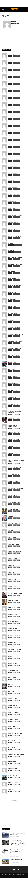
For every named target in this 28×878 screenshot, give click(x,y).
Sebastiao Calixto (13, 712)
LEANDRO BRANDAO (14, 502)
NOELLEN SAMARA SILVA (15, 593)
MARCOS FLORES (12, 565)
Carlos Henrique (12, 173)
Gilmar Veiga (11, 369)
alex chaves (11, 82)
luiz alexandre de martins (15, 523)
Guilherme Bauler (13, 383)
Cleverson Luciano (13, 229)
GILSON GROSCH (12, 376)
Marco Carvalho (12, 558)
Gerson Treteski (12, 362)
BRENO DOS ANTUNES (14, 131)
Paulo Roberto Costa (14, 607)
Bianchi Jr (10, 124)
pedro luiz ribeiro (13, 628)
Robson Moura (12, 677)
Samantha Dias (12, 705)
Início (3, 13)
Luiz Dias (10, 530)
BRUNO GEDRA (12, 152)
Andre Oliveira (12, 103)
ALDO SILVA (11, 75)
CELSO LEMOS (12, 201)
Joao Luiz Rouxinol (13, 432)
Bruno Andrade (12, 145)
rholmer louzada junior (14, 649)
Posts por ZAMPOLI (13, 13)
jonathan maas (12, 446)
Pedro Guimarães (13, 614)
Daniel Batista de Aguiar (15, 257)
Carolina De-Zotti (13, 187)
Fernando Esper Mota (14, 327)
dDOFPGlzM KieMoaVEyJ (15, 264)
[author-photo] (7, 24)
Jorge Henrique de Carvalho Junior (16, 460)
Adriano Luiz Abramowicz (15, 61)
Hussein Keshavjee (13, 418)
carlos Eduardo (12, 166)
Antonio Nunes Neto (14, 117)
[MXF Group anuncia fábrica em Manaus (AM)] (5, 835)
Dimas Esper (11, 271)
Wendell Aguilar (12, 768)
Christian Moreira (13, 222)
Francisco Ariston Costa (15, 341)
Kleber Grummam (13, 481)
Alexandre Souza (13, 89)
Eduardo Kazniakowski (14, 285)
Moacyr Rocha (12, 586)
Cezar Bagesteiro (13, 208)
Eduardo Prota (12, 292)
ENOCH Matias (12, 306)
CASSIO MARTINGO (13, 194)
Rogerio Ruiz (11, 691)
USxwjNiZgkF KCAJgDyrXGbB (16, 754)
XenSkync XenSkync (13, 782)
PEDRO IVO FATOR (13, 621)
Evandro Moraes (12, 313)
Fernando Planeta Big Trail (15, 334)
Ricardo (10, 656)
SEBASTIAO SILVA (13, 719)
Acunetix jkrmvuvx (13, 54)
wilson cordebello (13, 775)
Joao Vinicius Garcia (13, 439)
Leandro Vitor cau (13, 509)
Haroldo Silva (12, 397)
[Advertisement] (14, 811)
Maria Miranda (12, 579)
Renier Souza (12, 642)
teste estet (11, 740)
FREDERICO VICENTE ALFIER (15, 348)
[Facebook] (9, 869)
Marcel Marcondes (13, 544)
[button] (2, 9)
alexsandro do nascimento (15, 96)
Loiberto (10, 516)
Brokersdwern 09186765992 (16, 138)
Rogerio (10, 684)
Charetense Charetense (15, 215)
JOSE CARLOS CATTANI (14, 467)
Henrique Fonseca (13, 404)
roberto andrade (13, 670)
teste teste (11, 747)
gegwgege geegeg (13, 355)
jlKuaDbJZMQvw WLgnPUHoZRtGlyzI (13, 425)
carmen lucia (11, 180)
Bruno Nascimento (13, 159)
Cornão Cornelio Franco (15, 236)
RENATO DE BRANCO (14, 635)
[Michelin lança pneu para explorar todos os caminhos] (5, 861)
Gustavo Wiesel (12, 390)
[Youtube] (18, 869)
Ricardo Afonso (12, 663)
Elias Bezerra (12, 299)
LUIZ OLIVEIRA (12, 537)
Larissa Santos (12, 495)
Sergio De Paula (12, 726)
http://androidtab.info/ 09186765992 (14, 411)
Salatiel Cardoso (13, 698)
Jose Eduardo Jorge (13, 474)
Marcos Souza (12, 572)
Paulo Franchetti (13, 600)
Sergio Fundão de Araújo (15, 733)
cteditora (11, 250)
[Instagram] (14, 869)
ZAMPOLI (10, 789)
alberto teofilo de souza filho (16, 68)
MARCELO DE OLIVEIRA (14, 551)
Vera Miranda (12, 761)
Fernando (11, 320)
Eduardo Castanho (13, 278)
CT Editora (11, 243)
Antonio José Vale (13, 110)
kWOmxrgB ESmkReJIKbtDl (15, 488)
